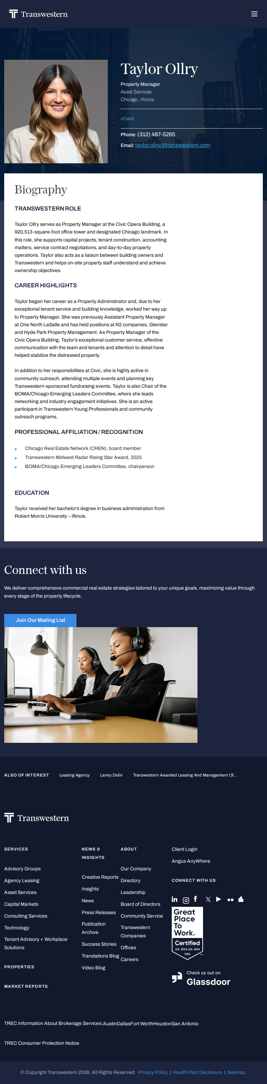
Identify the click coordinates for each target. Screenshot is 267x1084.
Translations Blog (100, 956)
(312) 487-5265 (156, 134)
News (88, 900)
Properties (19, 966)
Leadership (133, 892)
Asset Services (20, 892)
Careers (129, 959)
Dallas (123, 1023)
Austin (110, 1023)
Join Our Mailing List (40, 620)
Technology (16, 927)
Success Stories (99, 944)
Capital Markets (21, 904)
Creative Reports (100, 877)
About (129, 849)
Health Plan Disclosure (197, 1072)
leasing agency (74, 775)
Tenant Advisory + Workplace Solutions (35, 943)
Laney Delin (111, 775)
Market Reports (26, 986)
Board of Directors (140, 904)
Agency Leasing (21, 880)
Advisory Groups (22, 868)
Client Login (184, 849)
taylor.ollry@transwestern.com (172, 145)
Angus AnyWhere (191, 861)
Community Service (142, 916)
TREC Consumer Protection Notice (41, 1043)
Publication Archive (94, 928)
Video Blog (93, 967)
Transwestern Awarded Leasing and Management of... (184, 775)
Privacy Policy (153, 1072)
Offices (128, 947)
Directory (130, 880)
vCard (127, 118)
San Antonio (185, 1023)
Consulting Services (25, 916)
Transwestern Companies (135, 931)
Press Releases (99, 912)
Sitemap (236, 1072)
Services (16, 849)
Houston (162, 1023)
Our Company (136, 868)
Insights (90, 889)
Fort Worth (141, 1023)
